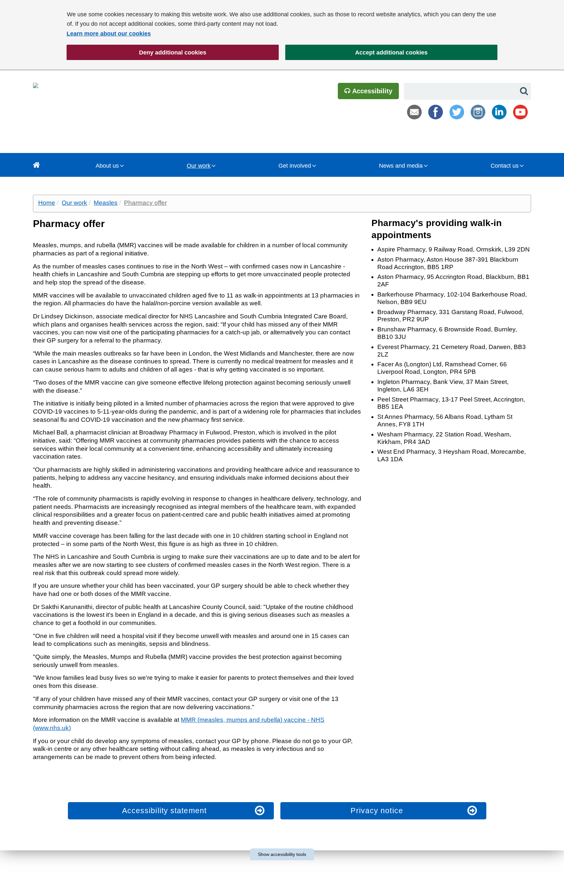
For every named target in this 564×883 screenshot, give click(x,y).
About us (107, 165)
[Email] (414, 112)
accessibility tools (282, 854)
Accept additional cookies (356, 52)
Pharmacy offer (145, 202)
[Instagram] (478, 112)
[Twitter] (456, 112)
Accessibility (371, 91)
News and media (401, 165)
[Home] (36, 165)
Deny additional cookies (136, 52)
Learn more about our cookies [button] (109, 33)
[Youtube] (520, 112)
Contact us (505, 165)
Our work (199, 165)
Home (46, 202)
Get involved (294, 165)
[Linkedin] (499, 112)
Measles (106, 202)
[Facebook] (435, 112)
